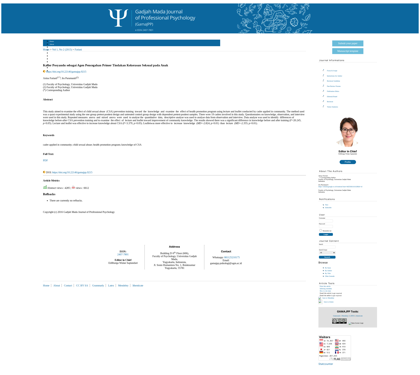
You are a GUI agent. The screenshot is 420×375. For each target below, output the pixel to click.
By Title (328, 273)
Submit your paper (347, 43)
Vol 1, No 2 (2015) (62, 49)
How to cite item (325, 291)
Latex (111, 285)
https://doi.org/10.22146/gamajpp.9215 (66, 71)
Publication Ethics (333, 91)
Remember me (327, 231)
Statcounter (325, 364)
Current (52, 56)
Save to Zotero (328, 302)
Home (52, 41)
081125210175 (232, 257)
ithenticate (359, 316)
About (52, 44)
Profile (348, 162)
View (326, 205)
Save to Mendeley (328, 298)
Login (52, 47)
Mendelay (345, 316)
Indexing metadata (326, 289)
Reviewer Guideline (333, 81)
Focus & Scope (332, 71)
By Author (328, 271)
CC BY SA (82, 285)
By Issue (328, 268)
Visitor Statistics (332, 107)
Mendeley (124, 285)
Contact (68, 285)
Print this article (325, 286)
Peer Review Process (334, 86)
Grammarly (336, 316)
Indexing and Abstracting (59, 68)
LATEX (352, 316)
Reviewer (330, 102)
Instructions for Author (334, 76)
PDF (45, 160)
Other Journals (330, 276)
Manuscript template (347, 51)
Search (52, 53)
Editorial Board (332, 96)
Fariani (78, 49)
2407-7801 (123, 254)
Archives (53, 59)
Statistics (53, 62)
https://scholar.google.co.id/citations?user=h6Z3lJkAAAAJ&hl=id (340, 187)
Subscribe (328, 207)
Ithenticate (138, 285)
